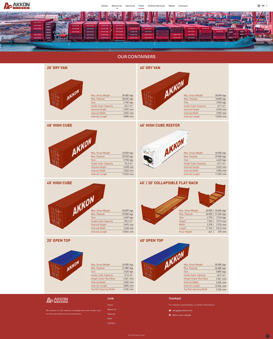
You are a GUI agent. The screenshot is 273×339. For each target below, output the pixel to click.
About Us (111, 309)
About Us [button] (117, 5)
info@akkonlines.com (182, 310)
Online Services (156, 5)
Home (105, 5)
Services (130, 5)
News (172, 5)
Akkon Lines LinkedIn (181, 315)
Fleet (141, 5)
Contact (183, 5)
